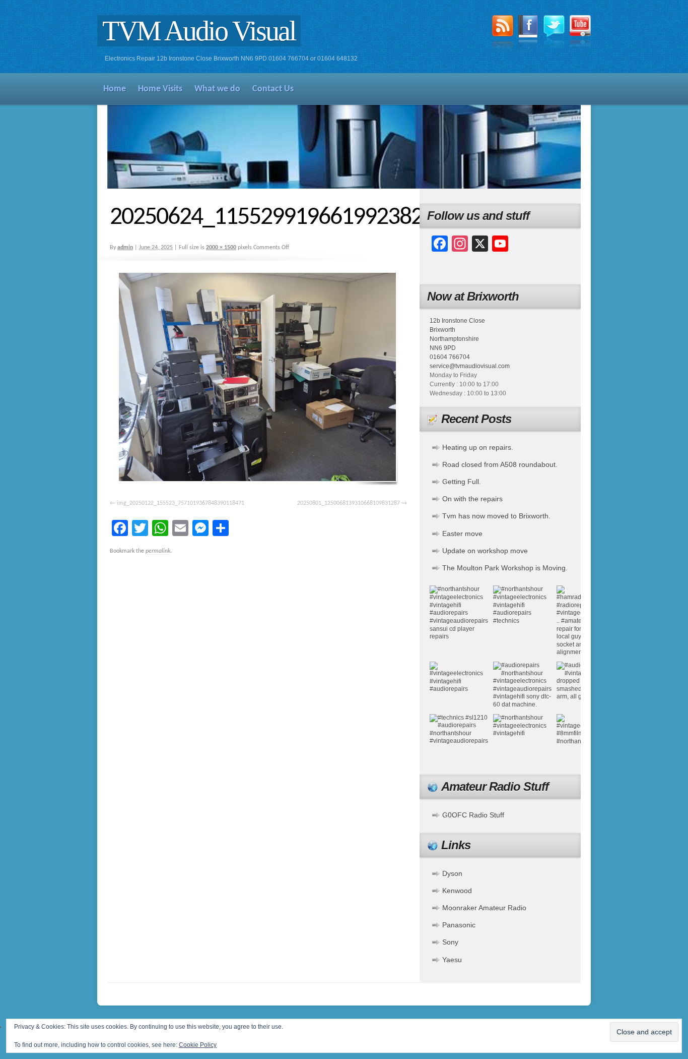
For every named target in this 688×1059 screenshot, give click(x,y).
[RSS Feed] (502, 33)
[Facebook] (528, 33)
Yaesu (452, 960)
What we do (217, 89)
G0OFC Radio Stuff (473, 815)
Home (114, 89)
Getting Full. (461, 482)
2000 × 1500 (221, 248)
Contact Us (273, 89)
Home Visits (160, 89)
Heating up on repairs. (477, 447)
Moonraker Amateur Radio (484, 908)
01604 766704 (450, 357)
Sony (450, 942)
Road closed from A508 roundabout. (500, 464)
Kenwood (457, 891)
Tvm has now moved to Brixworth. (496, 516)
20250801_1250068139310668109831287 (348, 503)
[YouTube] (580, 33)
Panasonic (458, 925)
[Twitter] (554, 33)
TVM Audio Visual (199, 30)
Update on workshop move (485, 551)
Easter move (462, 534)
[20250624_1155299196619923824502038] (258, 379)
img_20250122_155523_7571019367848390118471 (180, 503)
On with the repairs (472, 499)
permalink (158, 551)
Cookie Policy (198, 1044)
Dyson (452, 873)
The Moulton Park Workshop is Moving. (505, 568)
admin (125, 248)
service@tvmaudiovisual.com (470, 366)
